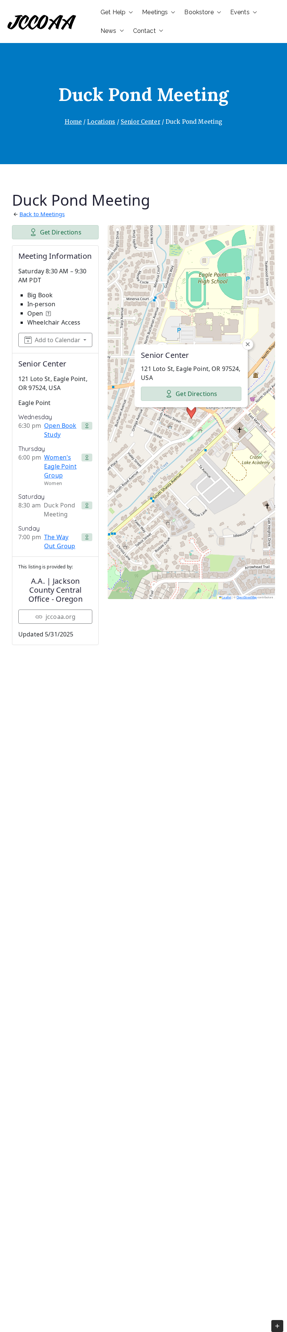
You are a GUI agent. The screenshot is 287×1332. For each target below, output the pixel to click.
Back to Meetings (42, 214)
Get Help (113, 12)
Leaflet (226, 597)
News (109, 30)
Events (240, 12)
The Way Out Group (59, 541)
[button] (129, 12)
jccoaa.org (61, 617)
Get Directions (60, 232)
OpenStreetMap (247, 597)
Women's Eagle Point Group (60, 466)
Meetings (155, 12)
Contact (144, 30)
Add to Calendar (57, 340)
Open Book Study (60, 430)
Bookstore (198, 12)
